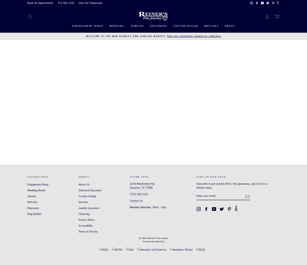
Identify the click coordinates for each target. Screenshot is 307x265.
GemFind (159, 241)
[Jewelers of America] (151, 249)
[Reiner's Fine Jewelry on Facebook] (206, 209)
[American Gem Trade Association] (117, 249)
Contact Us (136, 200)
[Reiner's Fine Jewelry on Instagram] (198, 209)
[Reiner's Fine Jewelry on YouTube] (214, 209)
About (230, 26)
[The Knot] (278, 3)
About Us (84, 184)
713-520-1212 (66, 3)
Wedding (116, 26)
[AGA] (103, 249)
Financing (84, 214)
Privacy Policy (87, 219)
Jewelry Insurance (89, 208)
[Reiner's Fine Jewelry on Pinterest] (229, 209)
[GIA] (130, 249)
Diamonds (33, 208)
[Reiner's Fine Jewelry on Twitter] (222, 209)
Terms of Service (88, 231)
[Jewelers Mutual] (181, 249)
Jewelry (137, 26)
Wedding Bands (36, 190)
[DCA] (200, 249)
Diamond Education (90, 190)
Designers (158, 26)
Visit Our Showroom (90, 3)
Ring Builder (34, 214)
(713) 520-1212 (139, 194)
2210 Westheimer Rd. (142, 183)
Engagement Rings (87, 26)
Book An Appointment (40, 3)
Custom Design (185, 26)
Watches (211, 26)
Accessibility (86, 225)
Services (83, 202)
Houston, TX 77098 (141, 187)
